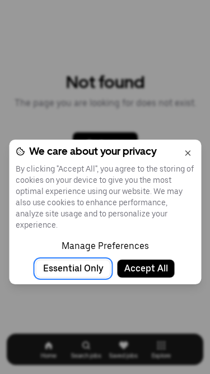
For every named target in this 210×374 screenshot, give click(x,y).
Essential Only (73, 268)
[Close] (187, 153)
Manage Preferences (105, 246)
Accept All (146, 268)
